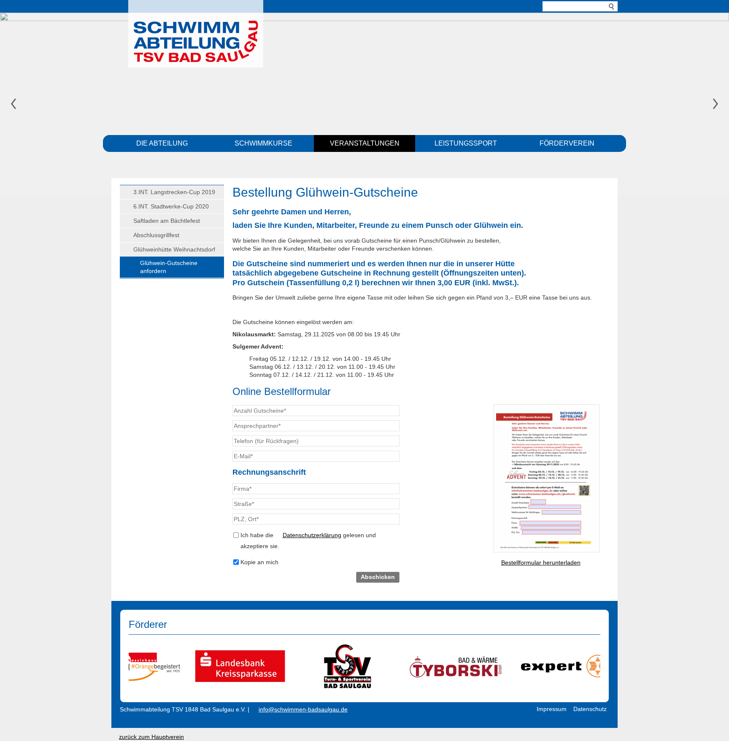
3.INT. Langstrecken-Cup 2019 (174, 192)
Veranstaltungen (365, 143)
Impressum (552, 709)
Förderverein (567, 143)
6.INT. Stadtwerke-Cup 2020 (171, 206)
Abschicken (378, 576)
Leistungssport (466, 143)
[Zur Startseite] (195, 31)
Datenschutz (590, 709)
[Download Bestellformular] (546, 478)
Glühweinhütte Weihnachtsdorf (174, 249)
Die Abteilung (162, 143)
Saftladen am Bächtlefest (166, 220)
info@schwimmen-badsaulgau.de (303, 709)
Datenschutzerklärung (312, 535)
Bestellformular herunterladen (540, 562)
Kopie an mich (259, 562)
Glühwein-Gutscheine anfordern (168, 267)
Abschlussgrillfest (156, 235)
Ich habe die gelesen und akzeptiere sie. (308, 540)
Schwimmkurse (263, 143)
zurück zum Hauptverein (151, 736)
